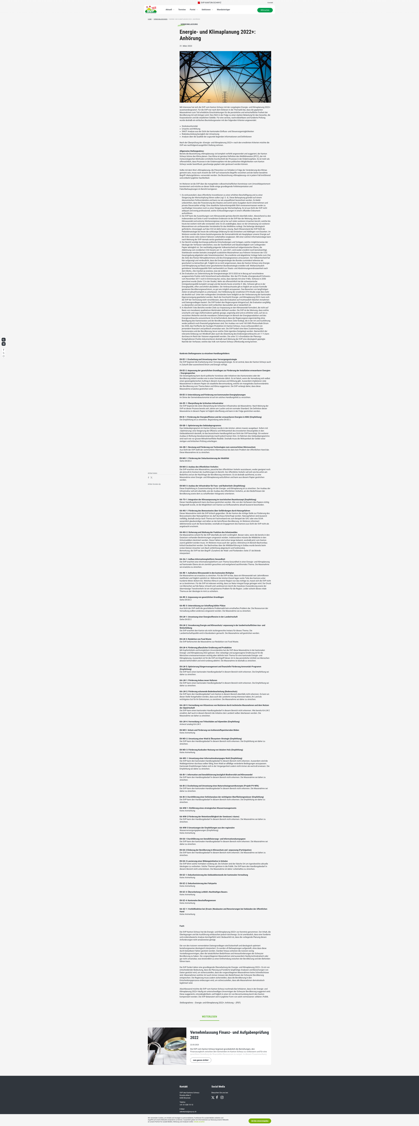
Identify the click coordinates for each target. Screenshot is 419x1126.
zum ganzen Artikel (200, 1060)
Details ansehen (199, 1122)
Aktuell (169, 9)
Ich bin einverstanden (259, 1121)
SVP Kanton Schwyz (210, 2)
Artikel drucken (153, 484)
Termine (182, 9)
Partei (192, 9)
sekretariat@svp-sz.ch (188, 1112)
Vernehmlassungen (160, 19)
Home (150, 19)
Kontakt (270, 2)
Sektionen (206, 9)
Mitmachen (265, 10)
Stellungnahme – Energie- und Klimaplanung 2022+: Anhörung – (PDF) (210, 1002)
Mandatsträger (223, 9)
